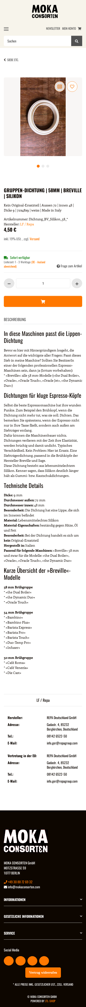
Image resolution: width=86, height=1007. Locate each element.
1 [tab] (38, 166)
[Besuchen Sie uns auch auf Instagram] (44, 961)
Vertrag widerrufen (43, 972)
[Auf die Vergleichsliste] (59, 86)
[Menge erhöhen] (77, 283)
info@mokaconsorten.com (23, 886)
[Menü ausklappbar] (6, 29)
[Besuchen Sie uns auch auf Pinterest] (32, 961)
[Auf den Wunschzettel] (72, 86)
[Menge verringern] (9, 283)
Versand (34, 238)
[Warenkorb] (79, 28)
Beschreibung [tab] (15, 319)
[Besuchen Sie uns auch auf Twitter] (20, 961)
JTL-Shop (50, 1001)
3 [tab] (47, 166)
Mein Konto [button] (69, 28)
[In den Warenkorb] (11, 74)
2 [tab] (43, 166)
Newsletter (53, 28)
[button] (43, 899)
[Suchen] (76, 41)
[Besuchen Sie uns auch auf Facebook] (9, 961)
